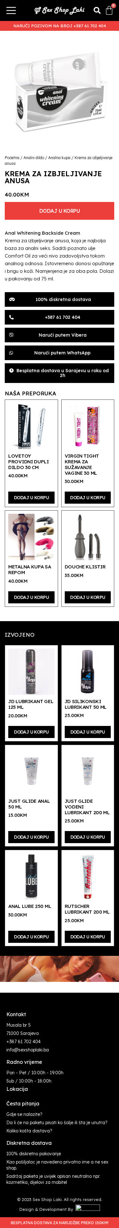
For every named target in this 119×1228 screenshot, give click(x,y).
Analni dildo (33, 157)
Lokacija (17, 1089)
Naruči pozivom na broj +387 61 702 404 (59, 25)
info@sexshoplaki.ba (27, 1050)
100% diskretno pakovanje (33, 1154)
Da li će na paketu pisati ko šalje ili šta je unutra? (57, 1122)
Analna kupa (59, 157)
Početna (12, 157)
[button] (97, 10)
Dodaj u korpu (59, 211)
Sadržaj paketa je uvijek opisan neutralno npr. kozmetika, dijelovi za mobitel (53, 1179)
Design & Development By (47, 1209)
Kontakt (16, 1014)
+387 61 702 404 (23, 1041)
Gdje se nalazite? (24, 1114)
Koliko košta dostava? (29, 1131)
